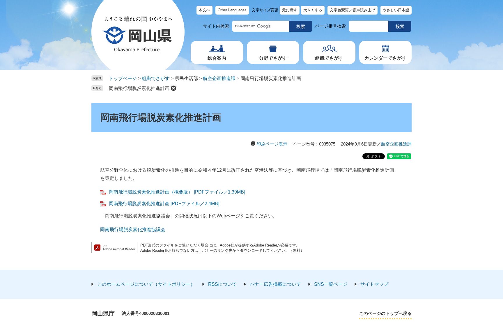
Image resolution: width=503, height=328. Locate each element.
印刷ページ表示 (272, 143)
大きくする (312, 10)
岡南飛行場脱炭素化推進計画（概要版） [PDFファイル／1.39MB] (177, 191)
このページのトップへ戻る (385, 313)
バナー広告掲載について (275, 284)
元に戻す (289, 10)
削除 (173, 88)
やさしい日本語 (396, 10)
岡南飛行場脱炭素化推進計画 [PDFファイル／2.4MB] (164, 203)
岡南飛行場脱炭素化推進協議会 (132, 229)
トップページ (123, 78)
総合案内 (217, 58)
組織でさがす (329, 58)
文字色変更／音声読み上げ (352, 10)
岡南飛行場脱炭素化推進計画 (139, 88)
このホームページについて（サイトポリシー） (146, 284)
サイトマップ (374, 284)
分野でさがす (273, 58)
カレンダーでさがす (385, 58)
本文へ (204, 10)
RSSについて (222, 284)
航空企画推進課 (219, 78)
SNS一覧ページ (330, 284)
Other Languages (232, 10)
